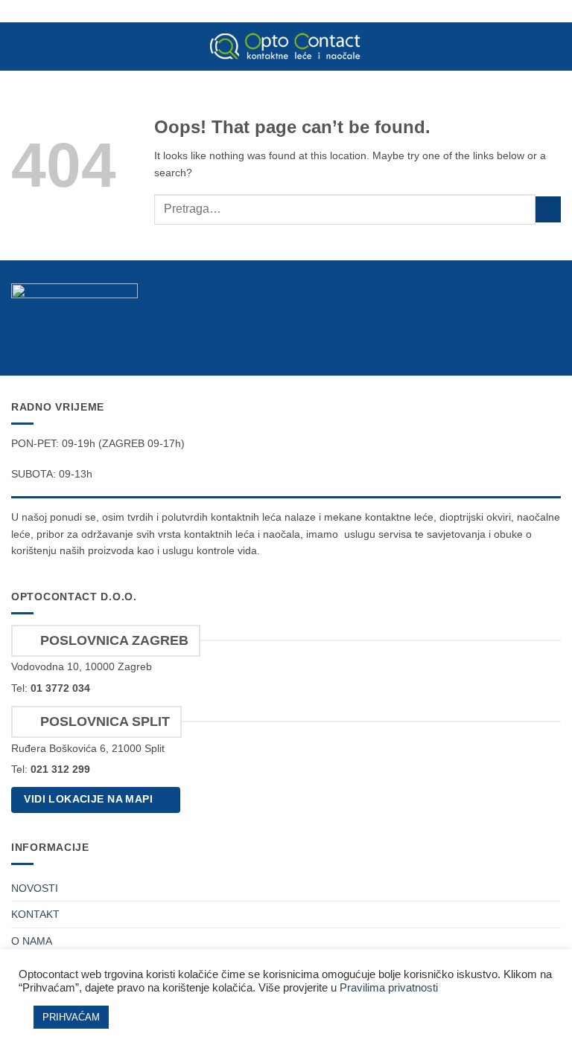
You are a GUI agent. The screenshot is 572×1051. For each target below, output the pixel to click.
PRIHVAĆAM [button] (71, 1017)
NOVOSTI (34, 888)
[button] (19, 47)
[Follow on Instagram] (550, 341)
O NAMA (31, 941)
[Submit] (548, 209)
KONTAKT (35, 914)
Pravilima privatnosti (389, 988)
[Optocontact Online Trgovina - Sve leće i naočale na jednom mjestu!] (286, 46)
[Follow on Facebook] (526, 341)
